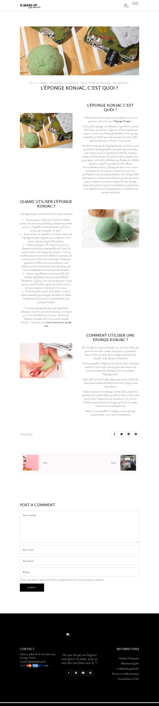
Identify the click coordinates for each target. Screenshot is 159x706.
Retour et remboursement (125, 673)
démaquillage (26, 434)
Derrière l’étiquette (129, 658)
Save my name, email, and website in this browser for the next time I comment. (63, 579)
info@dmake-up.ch (37, 661)
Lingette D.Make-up (89, 82)
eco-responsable (70, 82)
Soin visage (105, 82)
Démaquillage (55, 82)
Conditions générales (128, 668)
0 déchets (43, 82)
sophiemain (122, 82)
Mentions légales (130, 663)
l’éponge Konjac (122, 121)
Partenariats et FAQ (128, 678)
